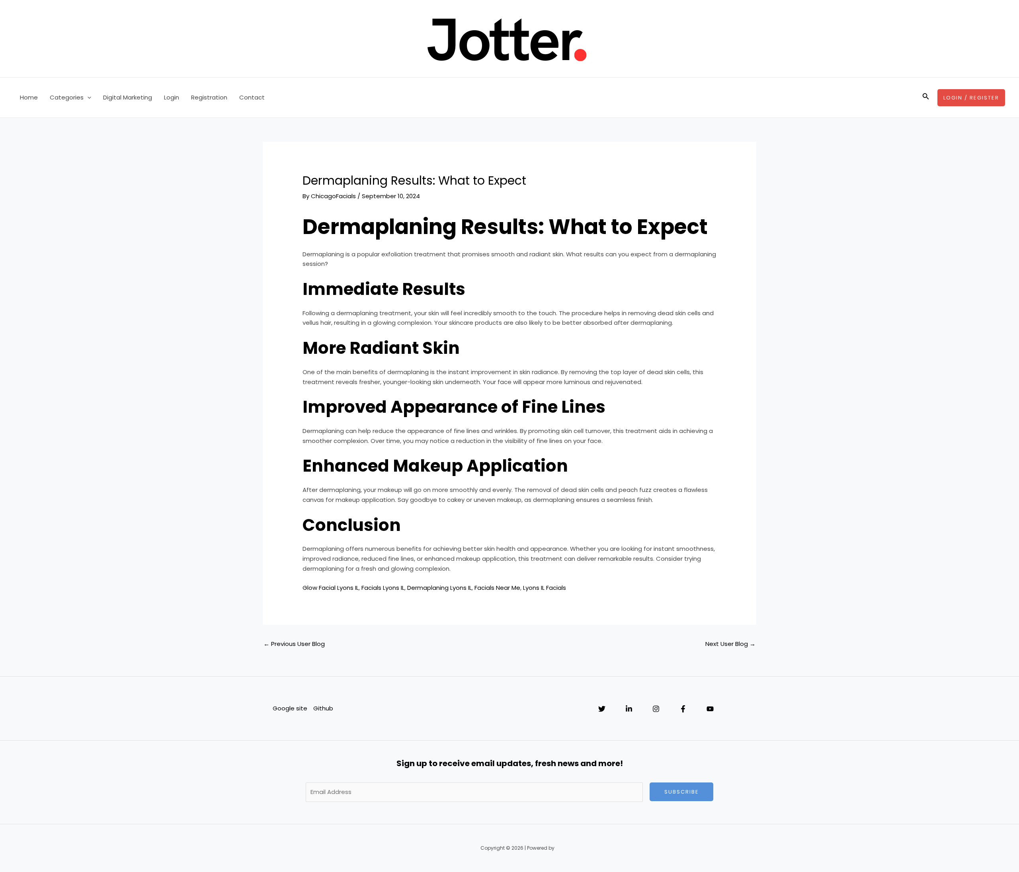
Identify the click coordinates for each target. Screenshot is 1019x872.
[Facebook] (683, 708)
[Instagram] (656, 708)
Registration (209, 97)
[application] (87, 97)
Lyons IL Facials (544, 587)
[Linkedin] (628, 708)
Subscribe (681, 792)
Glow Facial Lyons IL (331, 587)
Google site (290, 708)
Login (171, 97)
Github (323, 708)
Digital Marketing (127, 97)
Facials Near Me (497, 587)
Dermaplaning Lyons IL (439, 587)
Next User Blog (730, 644)
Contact (252, 97)
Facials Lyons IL (382, 587)
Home (29, 97)
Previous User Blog (294, 644)
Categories (67, 97)
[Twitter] (601, 708)
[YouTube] (710, 708)
